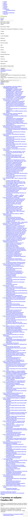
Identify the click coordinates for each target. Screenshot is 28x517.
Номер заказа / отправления (7, 77)
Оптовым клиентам (10, 10)
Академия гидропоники (8, 12)
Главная (5, 1)
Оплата (5, 5)
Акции (4, 2)
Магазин (5, 4)
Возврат (5, 7)
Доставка (5, 6)
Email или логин (4, 80)
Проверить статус (4, 81)
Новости (5, 11)
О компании (6, 9)
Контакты (5, 13)
